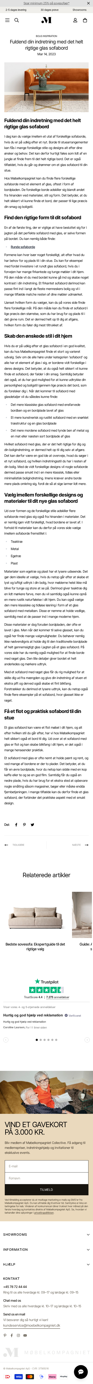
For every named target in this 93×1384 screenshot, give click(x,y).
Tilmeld (46, 1189)
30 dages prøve (49, 9)
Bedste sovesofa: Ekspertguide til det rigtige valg (35, 946)
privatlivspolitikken (44, 1212)
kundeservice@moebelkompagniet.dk (31, 1325)
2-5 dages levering (16, 9)
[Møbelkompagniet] (46, 20)
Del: (7, 825)
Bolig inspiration (46, 36)
